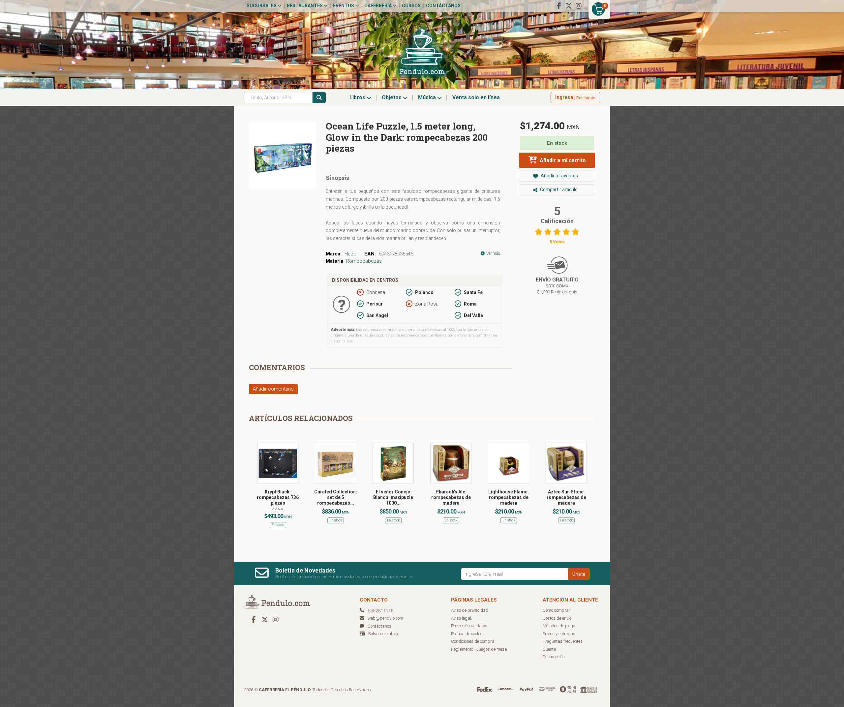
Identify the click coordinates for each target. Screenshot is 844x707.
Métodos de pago (559, 625)
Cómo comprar (556, 610)
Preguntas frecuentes (563, 641)
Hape (350, 254)
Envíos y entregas (559, 633)
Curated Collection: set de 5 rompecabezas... (335, 497)
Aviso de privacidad (469, 610)
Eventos (344, 5)
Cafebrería (378, 5)
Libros (358, 97)
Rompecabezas (364, 261)
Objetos (392, 97)
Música (427, 97)
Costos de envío (557, 618)
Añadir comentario (273, 389)
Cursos (411, 5)
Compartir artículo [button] (558, 189)
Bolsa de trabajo (383, 633)
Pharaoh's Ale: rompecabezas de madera (451, 497)
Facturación (554, 656)
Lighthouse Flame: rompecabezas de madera (508, 497)
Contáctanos (443, 5)
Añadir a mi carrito (562, 160)
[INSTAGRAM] (579, 6)
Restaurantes (305, 5)
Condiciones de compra (473, 641)
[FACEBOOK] (559, 6)
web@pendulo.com (385, 618)
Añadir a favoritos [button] (559, 175)
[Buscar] (319, 97)
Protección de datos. (469, 625)
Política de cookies (468, 633)
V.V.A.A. (278, 509)
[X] (569, 6)
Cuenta (549, 649)
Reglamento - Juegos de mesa (479, 649)
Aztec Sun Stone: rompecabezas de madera (566, 497)
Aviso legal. (461, 618)
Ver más (492, 253)
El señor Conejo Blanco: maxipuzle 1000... (393, 497)
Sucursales (262, 5)
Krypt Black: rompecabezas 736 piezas (278, 497)
